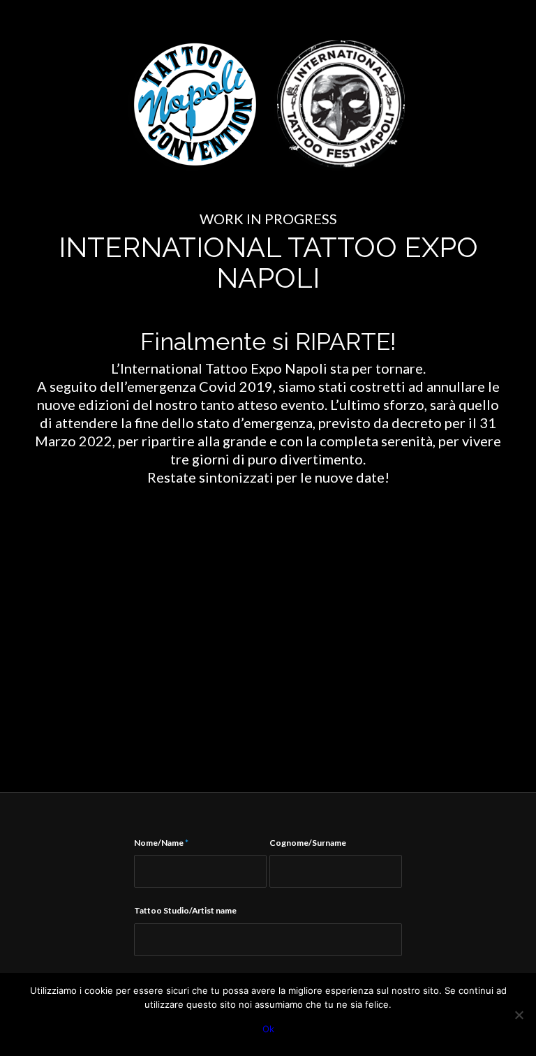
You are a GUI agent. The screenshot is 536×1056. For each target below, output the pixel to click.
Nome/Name (161, 842)
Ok (268, 1028)
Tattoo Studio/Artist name (185, 910)
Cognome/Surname (307, 842)
